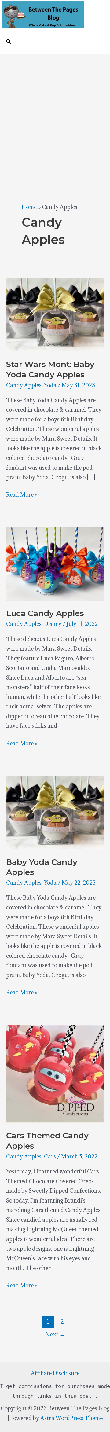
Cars (50, 1156)
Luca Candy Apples (45, 613)
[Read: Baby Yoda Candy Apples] (55, 812)
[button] (9, 42)
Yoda (50, 385)
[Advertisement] (55, 112)
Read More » (22, 495)
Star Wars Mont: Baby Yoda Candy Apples (50, 369)
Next (55, 1334)
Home (29, 207)
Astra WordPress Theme (71, 1418)
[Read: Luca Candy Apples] (55, 563)
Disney (52, 623)
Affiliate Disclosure (55, 1373)
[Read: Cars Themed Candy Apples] (55, 1073)
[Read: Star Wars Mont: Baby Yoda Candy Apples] (55, 314)
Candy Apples (24, 385)
